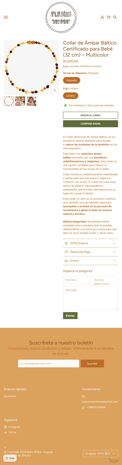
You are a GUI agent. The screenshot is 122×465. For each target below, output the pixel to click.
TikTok (12, 432)
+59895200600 (96, 407)
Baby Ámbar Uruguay (40, 451)
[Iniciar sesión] (102, 17)
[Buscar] (115, 17)
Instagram (14, 426)
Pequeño (71, 80)
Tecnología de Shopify (17, 455)
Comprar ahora (90, 123)
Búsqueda (10, 396)
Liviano (70, 95)
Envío (66, 66)
